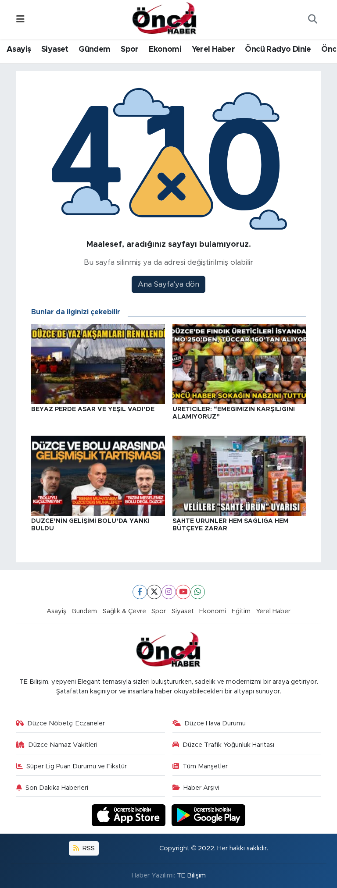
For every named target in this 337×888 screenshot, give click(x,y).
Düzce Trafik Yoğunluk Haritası (228, 745)
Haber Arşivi (201, 788)
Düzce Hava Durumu (215, 723)
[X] (154, 592)
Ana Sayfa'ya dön (168, 284)
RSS (88, 848)
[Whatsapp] (197, 592)
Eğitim (241, 611)
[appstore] (130, 815)
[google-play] (208, 815)
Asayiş (19, 49)
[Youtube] (183, 592)
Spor (130, 49)
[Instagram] (168, 592)
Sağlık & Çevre (124, 611)
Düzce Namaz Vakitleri (62, 745)
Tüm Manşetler (205, 766)
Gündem (94, 49)
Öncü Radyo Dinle (278, 49)
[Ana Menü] (20, 19)
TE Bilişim (191, 875)
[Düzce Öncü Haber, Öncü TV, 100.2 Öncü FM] (164, 19)
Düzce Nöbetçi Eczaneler (66, 723)
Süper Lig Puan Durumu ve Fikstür (76, 766)
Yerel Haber (213, 49)
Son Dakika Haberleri (56, 788)
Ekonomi (165, 49)
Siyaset (54, 49)
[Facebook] (140, 592)
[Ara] (312, 19)
